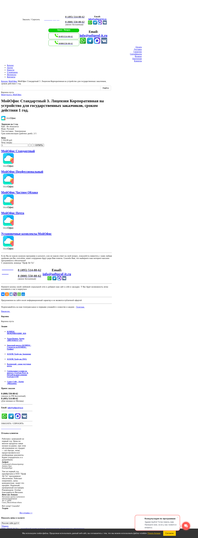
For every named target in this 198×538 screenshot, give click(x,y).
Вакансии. (5, 311)
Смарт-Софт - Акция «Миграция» (15, 383)
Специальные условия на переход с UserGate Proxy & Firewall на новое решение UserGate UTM (17, 374)
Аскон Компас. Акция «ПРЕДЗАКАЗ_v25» (15, 339)
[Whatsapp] (90, 24)
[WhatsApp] (19, 294)
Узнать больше (154, 533)
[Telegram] (94, 24)
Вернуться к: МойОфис (11, 95)
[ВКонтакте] (104, 24)
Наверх (5, 526)
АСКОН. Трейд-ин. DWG (17, 359)
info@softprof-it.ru (97, 19)
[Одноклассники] (7, 294)
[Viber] (15, 294)
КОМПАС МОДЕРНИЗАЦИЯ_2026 (16, 332)
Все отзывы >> (26, 513)
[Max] (99, 24)
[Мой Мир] (23, 294)
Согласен (169, 533)
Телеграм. (80, 307)
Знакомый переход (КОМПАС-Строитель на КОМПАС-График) (19, 347)
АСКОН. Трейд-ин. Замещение (19, 354)
